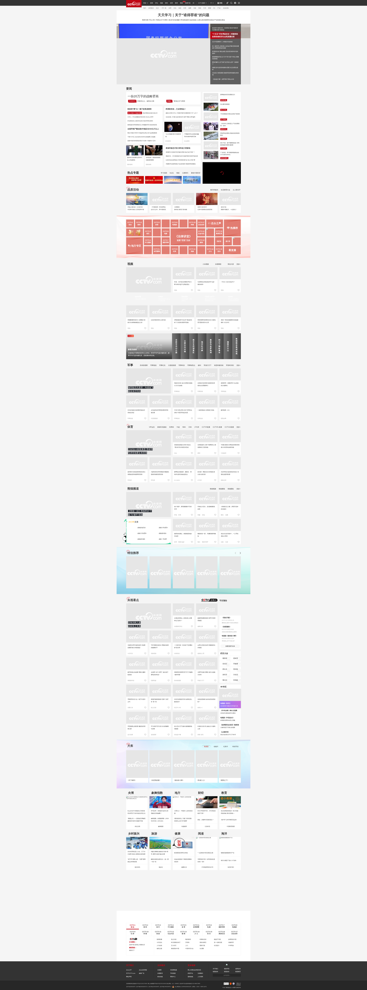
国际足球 (223, 480)
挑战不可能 (217, 939)
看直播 (232, 250)
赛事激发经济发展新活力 (227, 94)
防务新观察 (144, 365)
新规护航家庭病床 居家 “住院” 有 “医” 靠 (160, 700)
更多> (238, 264)
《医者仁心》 (201, 780)
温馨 (226, 515)
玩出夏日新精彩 (225, 104)
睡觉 (222, 515)
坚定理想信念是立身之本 (150, 113)
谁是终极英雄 (218, 365)
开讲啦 (187, 942)
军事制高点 (191, 365)
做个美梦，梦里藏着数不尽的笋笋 (183, 508)
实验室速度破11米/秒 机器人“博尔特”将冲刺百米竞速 (182, 446)
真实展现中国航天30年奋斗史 (229, 706)
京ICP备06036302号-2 (142, 986)
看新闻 (224, 658)
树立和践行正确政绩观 (134, 113)
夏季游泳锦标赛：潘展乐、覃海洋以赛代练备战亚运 (183, 473)
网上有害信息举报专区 (194, 970)
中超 (178, 427)
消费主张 (130, 707)
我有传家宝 (203, 942)
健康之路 (200, 626)
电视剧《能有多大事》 (229, 636)
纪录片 (225, 746)
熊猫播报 (222, 489)
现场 (175, 290)
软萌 (179, 515)
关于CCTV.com (130, 973)
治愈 (222, 542)
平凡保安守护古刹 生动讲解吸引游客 (160, 728)
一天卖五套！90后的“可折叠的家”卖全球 (183, 646)
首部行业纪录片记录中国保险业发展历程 (205, 208)
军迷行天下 (207, 365)
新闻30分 (223, 129)
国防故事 (223, 418)
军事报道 (153, 365)
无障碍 (227, 5)
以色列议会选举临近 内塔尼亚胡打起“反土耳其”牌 (180, 160)
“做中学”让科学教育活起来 (229, 819)
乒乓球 (196, 427)
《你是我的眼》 (155, 780)
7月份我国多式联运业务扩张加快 (230, 114)
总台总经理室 (143, 970)
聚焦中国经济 (195, 173)
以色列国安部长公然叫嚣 (158, 320)
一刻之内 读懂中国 (140, 299)
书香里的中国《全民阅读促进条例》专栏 (206, 860)
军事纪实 (162, 365)
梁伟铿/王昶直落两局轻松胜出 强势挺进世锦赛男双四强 (136, 473)
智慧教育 (238, 971)
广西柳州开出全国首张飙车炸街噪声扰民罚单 (191, 135)
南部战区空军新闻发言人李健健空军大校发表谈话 (142, 125)
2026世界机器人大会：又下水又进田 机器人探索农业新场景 (136, 853)
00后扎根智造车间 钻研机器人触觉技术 (183, 700)
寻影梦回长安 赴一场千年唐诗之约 (136, 700)
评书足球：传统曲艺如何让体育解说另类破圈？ (159, 812)
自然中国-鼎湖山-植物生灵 (137, 944)
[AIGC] (220, 3)
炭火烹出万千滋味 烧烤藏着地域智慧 (183, 728)
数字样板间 (214, 190)
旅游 (180, 8)
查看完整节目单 (230, 646)
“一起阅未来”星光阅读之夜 (205, 853)
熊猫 (181, 3)
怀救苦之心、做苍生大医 (145, 101)
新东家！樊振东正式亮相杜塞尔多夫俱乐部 (206, 473)
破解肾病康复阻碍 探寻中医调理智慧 (206, 619)
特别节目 (235, 746)
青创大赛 (230, 264)
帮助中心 (173, 976)
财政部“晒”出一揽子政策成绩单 (139, 109)
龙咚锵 (230, 296)
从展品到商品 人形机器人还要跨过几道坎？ (183, 619)
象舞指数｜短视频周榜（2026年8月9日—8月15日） (160, 820)
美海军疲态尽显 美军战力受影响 (178, 148)
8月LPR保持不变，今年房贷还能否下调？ (207, 812)
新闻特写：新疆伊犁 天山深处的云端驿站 (230, 384)
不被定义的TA (209, 296)
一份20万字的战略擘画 (143, 96)
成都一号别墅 (163, 539)
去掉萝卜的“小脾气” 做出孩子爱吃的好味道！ (159, 673)
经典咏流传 (203, 939)
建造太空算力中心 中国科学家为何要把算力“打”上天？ (182, 113)
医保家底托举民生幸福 (181, 853)
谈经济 (224, 674)
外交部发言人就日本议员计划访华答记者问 (140, 121)
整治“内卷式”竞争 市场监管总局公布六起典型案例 (142, 133)
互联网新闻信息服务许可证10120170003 (136, 983)
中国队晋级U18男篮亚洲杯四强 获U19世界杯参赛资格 (230, 446)
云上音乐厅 (236, 190)
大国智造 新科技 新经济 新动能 (180, 208)
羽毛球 (130, 480)
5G (214, 8)
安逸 (203, 515)
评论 (156, 3)
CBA (190, 427)
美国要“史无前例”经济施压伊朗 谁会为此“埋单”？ (180, 152)
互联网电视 (173, 970)
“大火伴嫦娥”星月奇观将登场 (173, 135)
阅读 (199, 8)
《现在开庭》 (226, 617)
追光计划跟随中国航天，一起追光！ (229, 208)
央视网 (159, 970)
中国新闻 (223, 139)
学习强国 (164, 173)
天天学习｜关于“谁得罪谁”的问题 (183, 15)
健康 (189, 8)
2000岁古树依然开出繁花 (227, 713)
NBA (184, 427)
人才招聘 (200, 976)
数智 (209, 8)
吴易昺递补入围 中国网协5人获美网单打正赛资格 (207, 446)
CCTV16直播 (229, 427)
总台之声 (129, 970)
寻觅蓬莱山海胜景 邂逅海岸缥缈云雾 (136, 728)
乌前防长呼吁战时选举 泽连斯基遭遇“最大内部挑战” (136, 646)
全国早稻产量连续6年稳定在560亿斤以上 (143, 129)
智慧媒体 (215, 971)
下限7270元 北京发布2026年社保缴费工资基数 (141, 137)
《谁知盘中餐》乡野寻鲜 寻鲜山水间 (223, 79)
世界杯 (171, 427)
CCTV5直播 (206, 427)
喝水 (199, 542)
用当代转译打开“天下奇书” (228, 734)
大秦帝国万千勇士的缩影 (227, 727)
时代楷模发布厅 (175, 942)
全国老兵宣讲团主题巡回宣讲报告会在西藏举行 (206, 384)
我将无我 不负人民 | (148, 20)
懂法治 (224, 680)
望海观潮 (184, 296)
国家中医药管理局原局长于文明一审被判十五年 (141, 141)
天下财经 (223, 119)
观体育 (235, 658)
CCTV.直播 (201, 3)
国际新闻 (129, 164)
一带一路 (163, 8)
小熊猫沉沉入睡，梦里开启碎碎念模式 (229, 508)
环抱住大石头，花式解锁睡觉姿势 (206, 508)
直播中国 (187, 3)
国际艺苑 (202, 945)
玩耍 (226, 542)
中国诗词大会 (189, 948)
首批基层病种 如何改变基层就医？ (206, 700)
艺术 (204, 8)
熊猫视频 (213, 489)
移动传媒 (160, 976)
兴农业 (235, 674)
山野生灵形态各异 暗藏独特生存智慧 (206, 646)
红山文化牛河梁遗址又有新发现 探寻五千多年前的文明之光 (136, 812)
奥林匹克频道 (161, 427)
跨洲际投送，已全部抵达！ (176, 109)
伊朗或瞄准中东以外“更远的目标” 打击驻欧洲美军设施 (183, 321)
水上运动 (177, 480)
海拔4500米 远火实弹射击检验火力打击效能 (183, 384)
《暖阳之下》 (224, 780)
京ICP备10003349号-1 (165, 986)
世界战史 (200, 418)
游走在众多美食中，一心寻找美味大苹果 (229, 535)
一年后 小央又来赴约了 (228, 282)
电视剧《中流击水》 (227, 717)
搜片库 (228, 241)
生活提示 (216, 945)
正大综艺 (173, 945)
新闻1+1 (200, 707)
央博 (170, 8)
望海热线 (190, 976)
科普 (185, 8)
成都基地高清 (141, 527)
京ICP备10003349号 (153, 986)
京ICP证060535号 (131, 986)
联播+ (169, 101)
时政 (144, 3)
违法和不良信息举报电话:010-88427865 (189, 983)
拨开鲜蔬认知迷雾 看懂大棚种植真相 (136, 673)
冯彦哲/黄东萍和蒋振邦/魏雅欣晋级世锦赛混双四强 (160, 473)
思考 (175, 542)
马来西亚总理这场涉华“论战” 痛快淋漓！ (206, 283)
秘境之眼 (159, 948)
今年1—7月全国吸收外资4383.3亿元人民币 (140, 117)
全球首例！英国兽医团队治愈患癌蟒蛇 (153, 159)
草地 (175, 515)
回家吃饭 (153, 680)
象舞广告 (141, 973)
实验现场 (153, 653)
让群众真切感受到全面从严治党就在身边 (211, 20)
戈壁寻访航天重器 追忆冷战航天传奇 (206, 673)
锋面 (177, 173)
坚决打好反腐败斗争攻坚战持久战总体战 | (183, 20)
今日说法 (159, 942)
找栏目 (219, 241)
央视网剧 (218, 264)
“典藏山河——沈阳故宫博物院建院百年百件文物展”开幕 (136, 820)
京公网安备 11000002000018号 (183, 986)
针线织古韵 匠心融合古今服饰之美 (206, 728)
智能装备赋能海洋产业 (227, 853)
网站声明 (129, 976)
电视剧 (206, 746)
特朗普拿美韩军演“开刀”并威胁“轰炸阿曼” (183, 673)
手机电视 (173, 973)
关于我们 (215, 968)
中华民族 (231, 945)
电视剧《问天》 (225, 703)
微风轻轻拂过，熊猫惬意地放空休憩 (183, 535)
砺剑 (199, 365)
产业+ (219, 8)
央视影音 (160, 973)
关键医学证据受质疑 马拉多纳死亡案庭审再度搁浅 (181, 164)
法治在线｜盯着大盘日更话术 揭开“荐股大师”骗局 (180, 117)
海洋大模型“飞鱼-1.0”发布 (228, 860)
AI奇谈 (160, 296)
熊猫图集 (231, 489)
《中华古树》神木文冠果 (228, 710)
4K (193, 3)
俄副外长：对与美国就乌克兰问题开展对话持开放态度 (182, 156)
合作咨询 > (227, 975)
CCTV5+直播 (217, 427)
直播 (133, 522)
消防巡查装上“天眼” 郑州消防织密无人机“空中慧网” (183, 820)
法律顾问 (200, 973)
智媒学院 (226, 968)
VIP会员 (152, 427)
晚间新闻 (188, 939)
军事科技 (182, 365)
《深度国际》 (226, 627)
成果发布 (238, 968)
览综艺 (224, 664)
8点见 (172, 173)
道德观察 (153, 734)
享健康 (235, 664)
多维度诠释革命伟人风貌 (227, 720)
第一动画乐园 (218, 942)
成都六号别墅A (163, 527)
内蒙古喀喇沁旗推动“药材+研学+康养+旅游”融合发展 (159, 853)
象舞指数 (157, 792)
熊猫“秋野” (205, 542)
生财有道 (177, 653)
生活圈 (202, 948)
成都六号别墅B (141, 533)
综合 (175, 453)
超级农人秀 (201, 653)
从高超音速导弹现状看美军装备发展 (159, 411)
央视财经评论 (178, 626)
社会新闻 (186, 141)
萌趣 (199, 515)
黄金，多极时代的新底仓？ (206, 819)
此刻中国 (138, 296)
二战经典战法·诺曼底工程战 (206, 410)
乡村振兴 (151, 8)
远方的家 (130, 734)
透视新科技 (131, 680)
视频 (161, 3)
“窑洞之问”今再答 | (162, 20)
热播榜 (234, 228)
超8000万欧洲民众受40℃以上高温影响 (134, 159)
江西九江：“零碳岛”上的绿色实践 (183, 812)
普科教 (235, 669)
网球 (199, 453)
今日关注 (130, 653)
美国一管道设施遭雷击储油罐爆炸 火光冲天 (229, 321)
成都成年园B (141, 539)
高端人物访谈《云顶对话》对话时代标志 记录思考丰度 (136, 208)
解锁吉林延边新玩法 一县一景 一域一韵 (160, 860)
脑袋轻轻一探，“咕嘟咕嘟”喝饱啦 (207, 535)
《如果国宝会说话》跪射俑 (229, 725)
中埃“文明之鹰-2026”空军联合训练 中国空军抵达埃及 (183, 411)
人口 (186, 945)
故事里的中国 (232, 939)
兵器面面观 (172, 365)
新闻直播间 (224, 158)
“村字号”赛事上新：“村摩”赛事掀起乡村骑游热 (137, 860)
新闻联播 (223, 100)
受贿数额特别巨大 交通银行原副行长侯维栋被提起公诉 (136, 321)
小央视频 (205, 264)
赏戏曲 (235, 680)
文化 (175, 8)
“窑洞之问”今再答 (179, 101)
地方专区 (136, 245)
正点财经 (223, 148)
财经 (166, 3)
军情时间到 (230, 365)
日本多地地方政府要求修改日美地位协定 (136, 411)
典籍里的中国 (175, 948)
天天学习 (132, 101)
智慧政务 (226, 971)
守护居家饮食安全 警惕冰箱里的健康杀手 (160, 646)
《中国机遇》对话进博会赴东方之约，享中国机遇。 (159, 208)
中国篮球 (223, 453)
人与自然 (159, 945)
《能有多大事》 (178, 780)
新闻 (151, 3)
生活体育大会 (225, 190)
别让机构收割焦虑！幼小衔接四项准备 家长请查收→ (229, 812)
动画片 (216, 746)
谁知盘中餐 (177, 734)
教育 (176, 3)
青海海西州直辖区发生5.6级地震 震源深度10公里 (207, 321)
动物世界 (231, 942)
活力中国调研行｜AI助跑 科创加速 (222, 39)
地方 (144, 8)
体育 (171, 3)
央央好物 (226, 8)
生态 (157, 8)
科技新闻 (168, 141)
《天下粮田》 (131, 780)
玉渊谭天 (185, 173)
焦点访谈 (223, 110)
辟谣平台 (190, 973)
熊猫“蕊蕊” (181, 542)
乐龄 (194, 8)
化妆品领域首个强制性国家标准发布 (183, 860)
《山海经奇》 (225, 732)
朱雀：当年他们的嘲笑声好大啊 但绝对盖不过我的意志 (183, 283)
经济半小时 (177, 707)
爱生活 (224, 669)
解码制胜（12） (225, 410)
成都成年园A (162, 533)
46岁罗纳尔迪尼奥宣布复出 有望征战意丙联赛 (230, 473)
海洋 (224, 833)
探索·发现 (200, 734)
